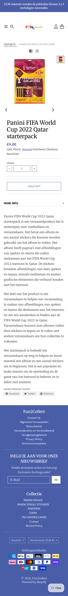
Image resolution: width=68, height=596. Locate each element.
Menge (10, 163)
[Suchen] (12, 26)
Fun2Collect (39, 578)
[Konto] (56, 26)
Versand (27, 149)
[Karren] (62, 26)
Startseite (9, 44)
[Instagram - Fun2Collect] (37, 51)
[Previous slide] (6, 109)
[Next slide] (52, 109)
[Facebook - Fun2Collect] (30, 51)
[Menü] (6, 26)
